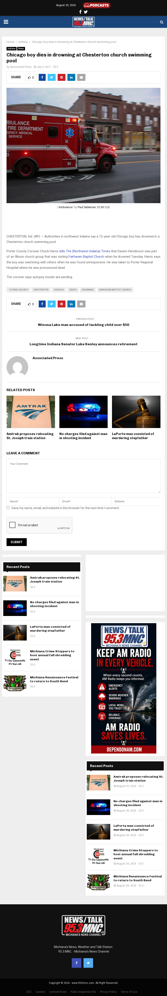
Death (73, 290)
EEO (29, 991)
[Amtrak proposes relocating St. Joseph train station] (15, 583)
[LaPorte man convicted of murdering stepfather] (15, 633)
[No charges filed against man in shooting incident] (15, 608)
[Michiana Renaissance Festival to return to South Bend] (15, 683)
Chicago (59, 290)
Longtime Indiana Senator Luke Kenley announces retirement (83, 344)
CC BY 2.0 (103, 207)
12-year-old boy (18, 290)
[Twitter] (88, 963)
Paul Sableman (87, 207)
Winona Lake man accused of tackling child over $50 (83, 325)
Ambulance (66, 207)
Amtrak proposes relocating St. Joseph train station (30, 436)
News (21, 48)
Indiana (11, 48)
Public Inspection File (83, 991)
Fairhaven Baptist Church (86, 257)
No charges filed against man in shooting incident (83, 436)
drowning (88, 290)
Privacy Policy (108, 991)
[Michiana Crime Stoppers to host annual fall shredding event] (15, 657)
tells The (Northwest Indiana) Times (84, 251)
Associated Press (21, 66)
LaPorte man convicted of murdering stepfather (133, 436)
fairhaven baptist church (115, 290)
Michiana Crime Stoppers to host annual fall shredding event (52, 655)
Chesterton (40, 290)
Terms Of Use (129, 991)
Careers (40, 991)
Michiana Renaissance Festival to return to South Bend (54, 679)
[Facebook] (76, 963)
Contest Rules (58, 991)
